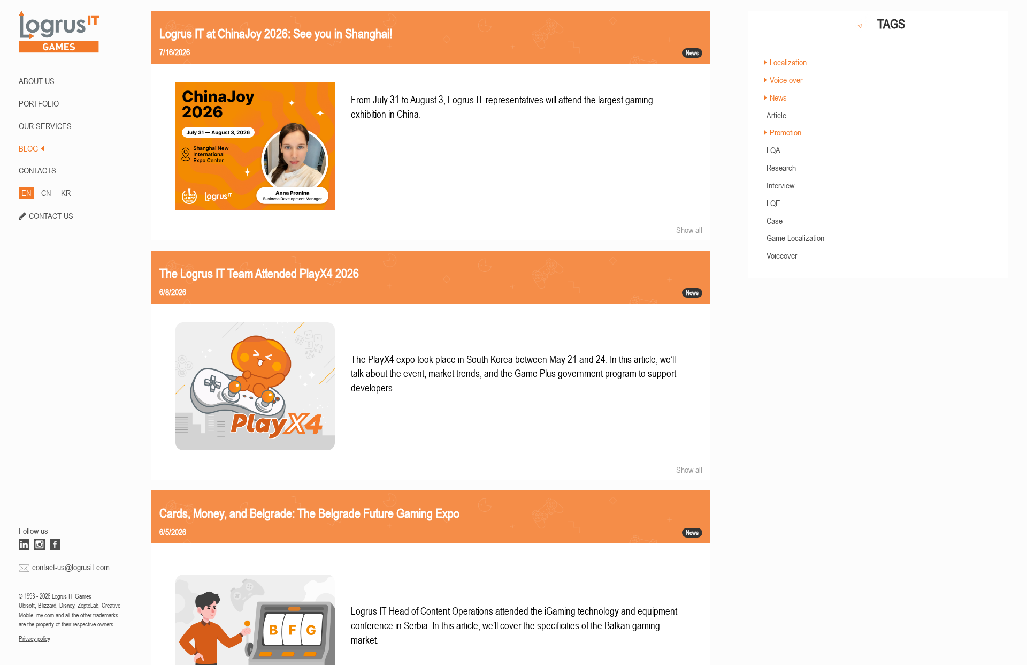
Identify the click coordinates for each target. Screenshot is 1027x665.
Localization (788, 62)
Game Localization (795, 238)
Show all (689, 230)
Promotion (785, 132)
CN (46, 193)
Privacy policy (34, 639)
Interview (780, 185)
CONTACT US (51, 216)
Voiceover (782, 255)
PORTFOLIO (39, 103)
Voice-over (786, 80)
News (778, 97)
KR (66, 193)
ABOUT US (37, 81)
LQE (773, 203)
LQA (773, 150)
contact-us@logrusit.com (71, 567)
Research (781, 167)
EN (26, 193)
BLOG (28, 148)
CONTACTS (37, 170)
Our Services (45, 126)
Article (776, 115)
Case (775, 220)
